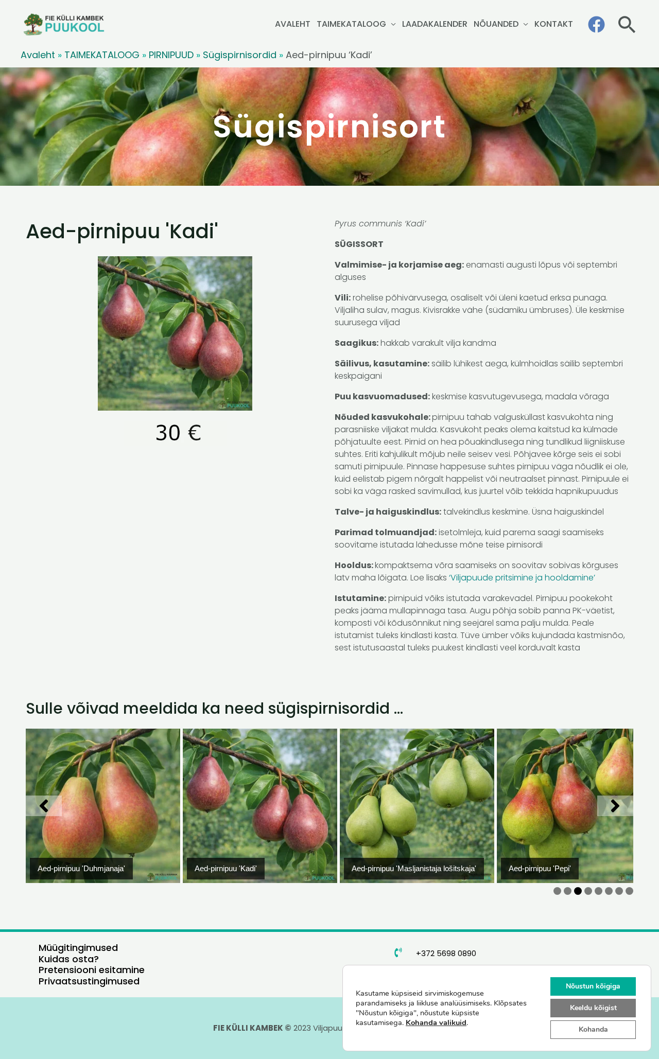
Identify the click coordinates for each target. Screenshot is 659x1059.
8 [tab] (629, 891)
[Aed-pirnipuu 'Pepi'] (417, 806)
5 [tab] (598, 891)
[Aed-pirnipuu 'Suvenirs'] (574, 806)
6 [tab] (609, 891)
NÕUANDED (496, 24)
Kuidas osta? (69, 958)
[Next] (615, 806)
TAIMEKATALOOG (351, 24)
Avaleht (38, 54)
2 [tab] (567, 891)
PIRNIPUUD (171, 54)
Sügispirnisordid (239, 54)
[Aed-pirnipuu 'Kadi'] (103, 806)
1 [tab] (557, 891)
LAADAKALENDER (434, 24)
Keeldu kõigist (593, 1008)
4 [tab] (588, 891)
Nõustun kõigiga (593, 986)
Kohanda (593, 1029)
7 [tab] (619, 891)
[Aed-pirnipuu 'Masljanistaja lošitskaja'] (260, 806)
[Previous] (44, 806)
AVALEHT (292, 24)
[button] (626, 24)
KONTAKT (553, 24)
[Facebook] (596, 24)
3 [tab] (578, 891)
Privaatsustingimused (89, 981)
